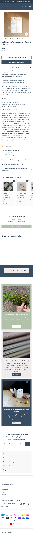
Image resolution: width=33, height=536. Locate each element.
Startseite (4, 39)
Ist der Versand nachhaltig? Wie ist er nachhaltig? (14, 170)
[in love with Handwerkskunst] (16, 345)
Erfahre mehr (16, 326)
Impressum (4, 489)
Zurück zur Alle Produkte (18, 271)
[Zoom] (26, 34)
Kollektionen (12, 39)
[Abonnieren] (27, 444)
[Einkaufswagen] (26, 6)
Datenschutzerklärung (7, 484)
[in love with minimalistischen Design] (16, 394)
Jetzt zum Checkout (16, 62)
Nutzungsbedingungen (7, 487)
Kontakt (3, 494)
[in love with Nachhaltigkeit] (16, 299)
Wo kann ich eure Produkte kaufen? (13, 164)
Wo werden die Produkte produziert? (13, 160)
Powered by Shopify (6, 532)
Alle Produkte (20, 39)
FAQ (2, 492)
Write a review (17, 226)
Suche (3, 482)
